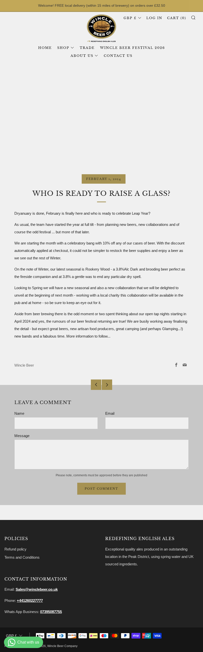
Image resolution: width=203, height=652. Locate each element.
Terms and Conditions (22, 557)
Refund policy (15, 549)
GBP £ (130, 18)
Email (109, 413)
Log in (154, 18)
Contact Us (118, 56)
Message (21, 436)
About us (82, 56)
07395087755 (51, 612)
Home (45, 48)
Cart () (176, 18)
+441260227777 (30, 600)
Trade (87, 48)
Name (19, 413)
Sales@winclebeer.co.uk (37, 589)
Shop (63, 48)
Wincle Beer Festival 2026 (132, 48)
